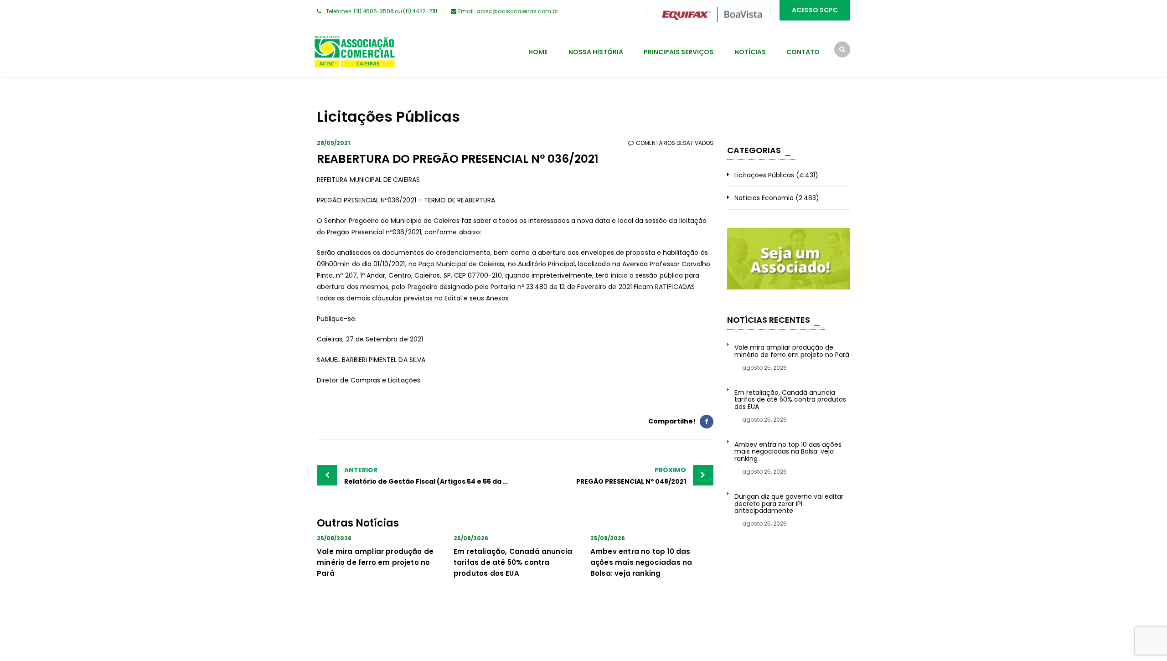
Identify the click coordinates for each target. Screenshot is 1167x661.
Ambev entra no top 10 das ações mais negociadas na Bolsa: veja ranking (641, 562)
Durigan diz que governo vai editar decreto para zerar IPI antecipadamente (788, 503)
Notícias (750, 52)
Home (537, 52)
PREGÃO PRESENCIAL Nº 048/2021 (631, 475)
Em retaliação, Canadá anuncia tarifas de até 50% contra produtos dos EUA (513, 562)
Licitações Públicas (764, 175)
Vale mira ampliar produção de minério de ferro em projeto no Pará (375, 562)
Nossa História (595, 52)
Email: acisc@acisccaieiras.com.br (508, 11)
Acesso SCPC (815, 10)
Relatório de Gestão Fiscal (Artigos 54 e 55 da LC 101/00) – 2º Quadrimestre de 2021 (429, 475)
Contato (803, 52)
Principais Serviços (678, 52)
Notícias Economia (764, 197)
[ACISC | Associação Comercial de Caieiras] (354, 53)
